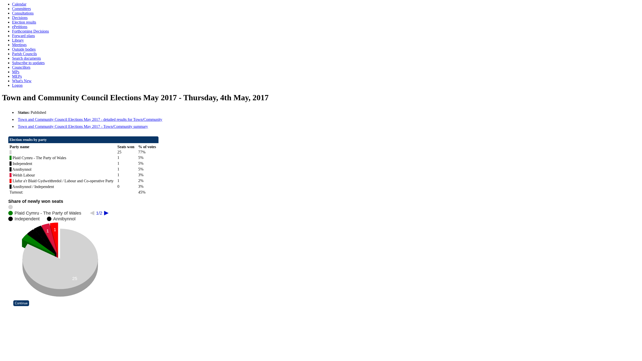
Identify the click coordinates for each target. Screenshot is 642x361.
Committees (21, 9)
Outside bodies (24, 49)
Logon (17, 85)
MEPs (17, 76)
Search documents (26, 58)
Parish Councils (24, 54)
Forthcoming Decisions (30, 31)
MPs (15, 72)
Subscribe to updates (28, 63)
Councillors (21, 67)
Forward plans (23, 36)
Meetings (19, 45)
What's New (22, 81)
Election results (24, 22)
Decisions (20, 18)
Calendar (19, 4)
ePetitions (19, 27)
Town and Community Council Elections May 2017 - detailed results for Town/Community (90, 119)
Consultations (23, 13)
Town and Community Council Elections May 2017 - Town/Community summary (83, 126)
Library (18, 40)
